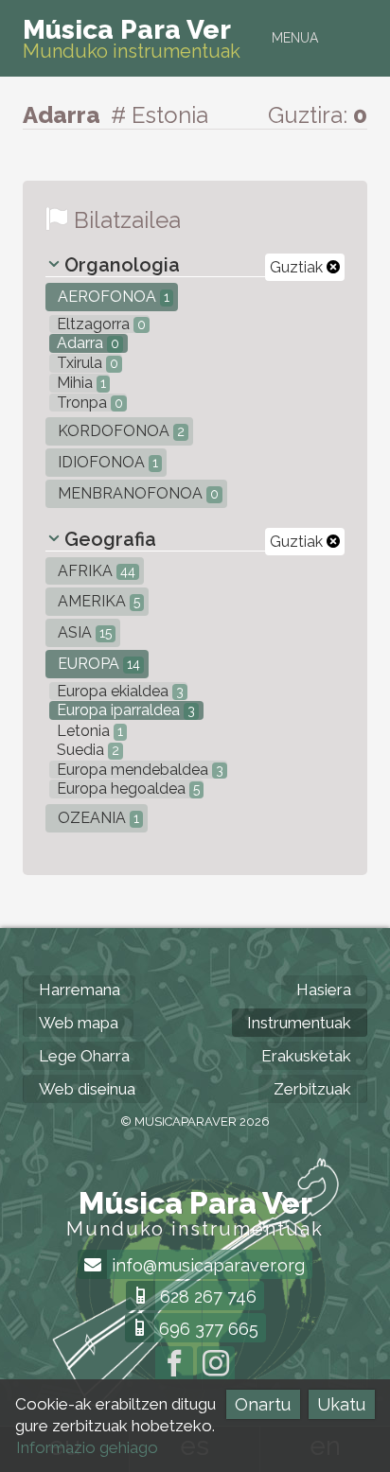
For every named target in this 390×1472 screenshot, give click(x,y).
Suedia (86, 750)
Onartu (263, 1404)
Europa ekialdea (118, 691)
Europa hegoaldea (126, 788)
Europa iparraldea (124, 710)
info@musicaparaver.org (206, 1265)
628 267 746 (206, 1296)
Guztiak (298, 267)
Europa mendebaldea (138, 770)
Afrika (94, 571)
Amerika (97, 601)
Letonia (88, 731)
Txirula (85, 363)
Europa (97, 664)
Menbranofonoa (136, 493)
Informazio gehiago (87, 1447)
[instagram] (216, 1365)
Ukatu (341, 1404)
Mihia (79, 383)
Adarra (86, 343)
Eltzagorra (99, 324)
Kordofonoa (119, 431)
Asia (83, 632)
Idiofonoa (106, 462)
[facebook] (174, 1365)
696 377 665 (206, 1329)
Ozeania (96, 818)
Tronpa (88, 403)
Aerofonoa (111, 297)
